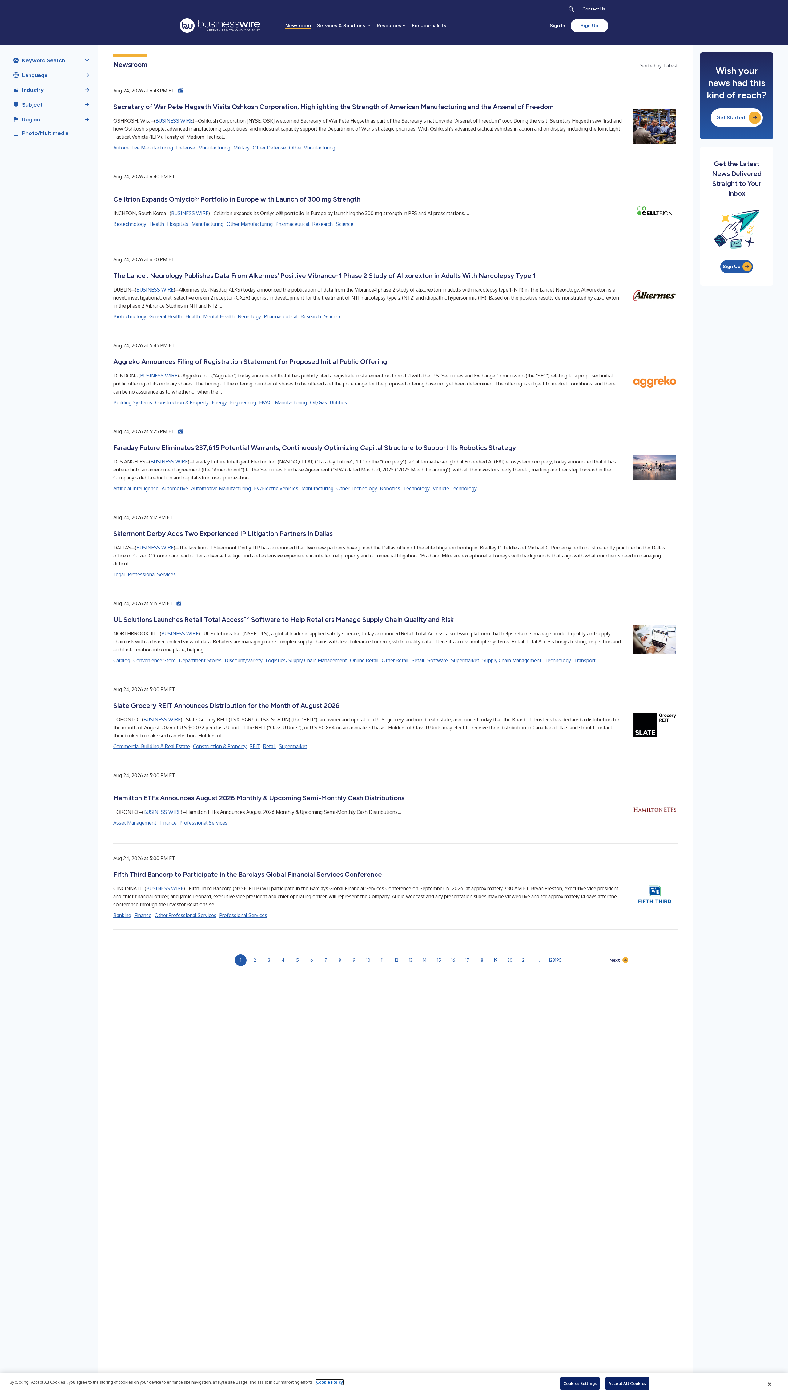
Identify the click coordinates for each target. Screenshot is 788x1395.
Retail (418, 660)
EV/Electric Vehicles (276, 488)
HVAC (265, 402)
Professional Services (152, 574)
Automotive (175, 488)
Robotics (390, 488)
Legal (119, 574)
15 (439, 960)
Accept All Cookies (627, 1383)
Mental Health (219, 316)
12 (396, 960)
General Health (165, 316)
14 (425, 960)
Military (241, 148)
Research (322, 224)
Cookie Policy (329, 1382)
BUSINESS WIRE (174, 121)
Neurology (249, 316)
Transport (585, 660)
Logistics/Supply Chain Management (306, 660)
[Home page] (220, 25)
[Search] (571, 9)
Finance (168, 823)
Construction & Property (182, 402)
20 (510, 960)
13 (410, 960)
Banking (122, 915)
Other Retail (395, 660)
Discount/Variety (244, 660)
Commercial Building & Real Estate (151, 746)
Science (344, 224)
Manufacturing (214, 148)
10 (368, 960)
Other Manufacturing (312, 148)
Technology (416, 488)
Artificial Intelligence (136, 488)
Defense (185, 148)
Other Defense (269, 148)
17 (467, 960)
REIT (255, 746)
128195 (555, 960)
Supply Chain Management (511, 660)
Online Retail (364, 660)
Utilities (338, 402)
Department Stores (200, 660)
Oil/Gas (318, 402)
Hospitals (177, 224)
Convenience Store (154, 660)
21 (524, 960)
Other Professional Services (185, 915)
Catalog (121, 660)
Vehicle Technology (455, 488)
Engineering (243, 402)
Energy (219, 402)
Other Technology (356, 488)
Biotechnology (129, 224)
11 (382, 960)
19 (496, 960)
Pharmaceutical (292, 224)
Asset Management (134, 823)
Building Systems (132, 402)
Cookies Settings (580, 1383)
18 (481, 960)
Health (156, 224)
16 (453, 960)
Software (437, 660)
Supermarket (465, 660)
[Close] (770, 1384)
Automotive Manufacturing (143, 148)
